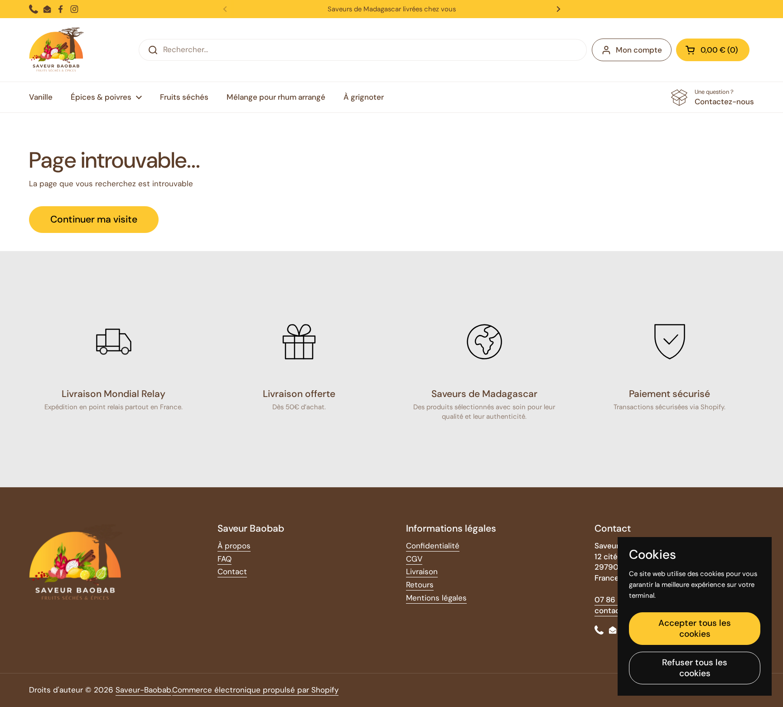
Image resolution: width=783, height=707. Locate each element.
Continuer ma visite (93, 219)
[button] (712, 50)
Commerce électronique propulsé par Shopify (255, 690)
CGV (414, 559)
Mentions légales (436, 598)
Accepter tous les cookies (694, 628)
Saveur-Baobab (143, 690)
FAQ (225, 559)
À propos (234, 546)
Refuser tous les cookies (694, 668)
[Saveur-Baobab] (56, 50)
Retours (420, 585)
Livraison (422, 571)
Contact (232, 571)
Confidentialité (432, 546)
